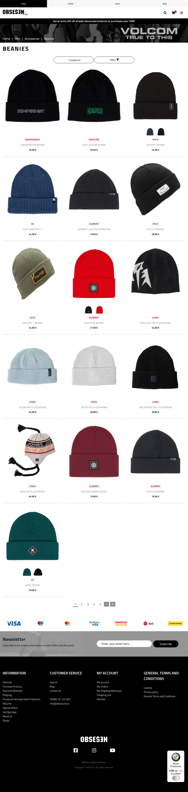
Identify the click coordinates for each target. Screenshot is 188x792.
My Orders (102, 686)
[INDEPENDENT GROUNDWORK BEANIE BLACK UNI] (32, 96)
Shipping (7, 695)
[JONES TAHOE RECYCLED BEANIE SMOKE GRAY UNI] (94, 367)
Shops (6, 720)
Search (53, 682)
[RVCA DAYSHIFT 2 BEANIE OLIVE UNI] (32, 273)
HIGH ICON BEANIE (94, 323)
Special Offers (10, 708)
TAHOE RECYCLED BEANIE (94, 407)
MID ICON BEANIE (155, 491)
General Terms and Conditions (160, 696)
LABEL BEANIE (32, 585)
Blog (165, 3)
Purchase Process (12, 686)
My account (103, 682)
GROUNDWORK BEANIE (33, 145)
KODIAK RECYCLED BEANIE (32, 407)
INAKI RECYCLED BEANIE (32, 491)
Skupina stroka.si (98, 762)
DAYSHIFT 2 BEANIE (32, 323)
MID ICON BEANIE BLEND (94, 491)
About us (7, 716)
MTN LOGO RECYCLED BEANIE (155, 323)
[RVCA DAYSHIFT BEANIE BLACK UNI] (155, 96)
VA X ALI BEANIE (155, 229)
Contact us (55, 691)
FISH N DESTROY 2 (32, 229)
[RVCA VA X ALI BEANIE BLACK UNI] (155, 189)
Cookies (148, 688)
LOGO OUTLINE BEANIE (94, 145)
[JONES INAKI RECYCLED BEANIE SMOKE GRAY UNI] (32, 451)
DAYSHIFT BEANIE (155, 145)
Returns (7, 703)
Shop (23, 3)
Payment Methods (13, 691)
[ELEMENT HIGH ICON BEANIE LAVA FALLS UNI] (94, 273)
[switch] (176, 778)
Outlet (70, 3)
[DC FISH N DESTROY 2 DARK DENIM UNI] (32, 189)
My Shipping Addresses (109, 691)
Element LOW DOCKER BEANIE (94, 229)
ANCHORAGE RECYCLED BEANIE (155, 407)
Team (117, 3)
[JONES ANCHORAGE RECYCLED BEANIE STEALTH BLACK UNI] (155, 367)
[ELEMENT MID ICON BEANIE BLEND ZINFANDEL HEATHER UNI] (94, 451)
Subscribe (166, 644)
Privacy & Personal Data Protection (21, 699)
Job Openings (10, 712)
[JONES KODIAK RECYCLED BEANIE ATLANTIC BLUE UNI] (32, 367)
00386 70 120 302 (60, 699)
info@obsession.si (60, 703)
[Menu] (182, 753)
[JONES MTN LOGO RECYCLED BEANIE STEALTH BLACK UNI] (155, 273)
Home (6, 38)
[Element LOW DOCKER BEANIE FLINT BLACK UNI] (94, 189)
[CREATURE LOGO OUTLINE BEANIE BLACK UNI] (94, 96)
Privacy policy (151, 692)
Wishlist (101, 699)
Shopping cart (104, 695)
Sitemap (7, 682)
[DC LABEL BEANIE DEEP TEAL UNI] (32, 536)
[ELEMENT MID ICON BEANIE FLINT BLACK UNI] (155, 451)
